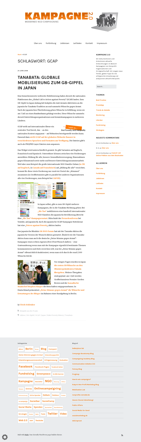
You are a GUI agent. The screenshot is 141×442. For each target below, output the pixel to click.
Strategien (100, 130)
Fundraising (100, 125)
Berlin (29, 348)
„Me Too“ (42, 211)
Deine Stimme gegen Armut (31, 355)
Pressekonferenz (70, 218)
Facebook (25, 366)
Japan (43, 315)
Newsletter (39, 381)
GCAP (37, 315)
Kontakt (89, 43)
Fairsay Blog (77, 369)
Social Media (25, 407)
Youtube (39, 420)
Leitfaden (77, 43)
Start (19, 54)
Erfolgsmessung (51, 360)
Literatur (99, 120)
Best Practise (101, 100)
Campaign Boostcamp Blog (83, 354)
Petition (55, 395)
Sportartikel (48, 407)
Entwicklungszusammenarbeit (30, 360)
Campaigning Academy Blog (83, 359)
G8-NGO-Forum (47, 231)
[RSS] (122, 435)
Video (63, 413)
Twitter (53, 413)
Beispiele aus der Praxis (29, 311)
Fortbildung (51, 43)
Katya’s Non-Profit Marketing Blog (85, 385)
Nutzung (56, 381)
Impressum (102, 43)
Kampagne (26, 381)
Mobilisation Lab (78, 390)
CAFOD (56, 178)
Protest (63, 395)
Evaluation (64, 360)
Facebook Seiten (57, 367)
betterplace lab (78, 348)
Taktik (37, 414)
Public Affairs (77, 405)
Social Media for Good (80, 410)
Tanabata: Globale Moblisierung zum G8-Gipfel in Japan (50, 82)
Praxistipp (100, 105)
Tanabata (68, 315)
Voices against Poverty (36, 225)
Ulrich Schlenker (27, 305)
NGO (48, 381)
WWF (31, 420)
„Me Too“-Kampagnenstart (34, 218)
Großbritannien (58, 374)
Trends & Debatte (103, 110)
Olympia (21, 389)
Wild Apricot (77, 421)
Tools (43, 414)
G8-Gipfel (30, 315)
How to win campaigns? (81, 379)
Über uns (38, 43)
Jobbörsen (64, 43)
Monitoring (100, 115)
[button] (5, 437)
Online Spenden (35, 395)
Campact (53, 349)
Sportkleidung (58, 407)
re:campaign (23, 401)
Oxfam (46, 395)
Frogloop (75, 374)
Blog (43, 348)
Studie (31, 414)
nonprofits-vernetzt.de (81, 395)
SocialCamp (48, 401)
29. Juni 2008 (23, 71)
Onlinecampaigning (47, 388)
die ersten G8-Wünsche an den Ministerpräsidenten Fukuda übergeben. (68, 269)
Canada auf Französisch (44, 168)
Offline (63, 381)
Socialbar (35, 401)
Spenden (38, 407)
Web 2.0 (23, 420)
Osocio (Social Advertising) (82, 400)
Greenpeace (43, 373)
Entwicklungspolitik (52, 355)
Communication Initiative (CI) (83, 364)
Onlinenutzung (23, 395)
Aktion (22, 315)
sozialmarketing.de (79, 416)
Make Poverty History (55, 315)
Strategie (23, 414)
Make (27, 435)
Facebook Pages (42, 367)
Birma (36, 349)
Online (29, 389)
